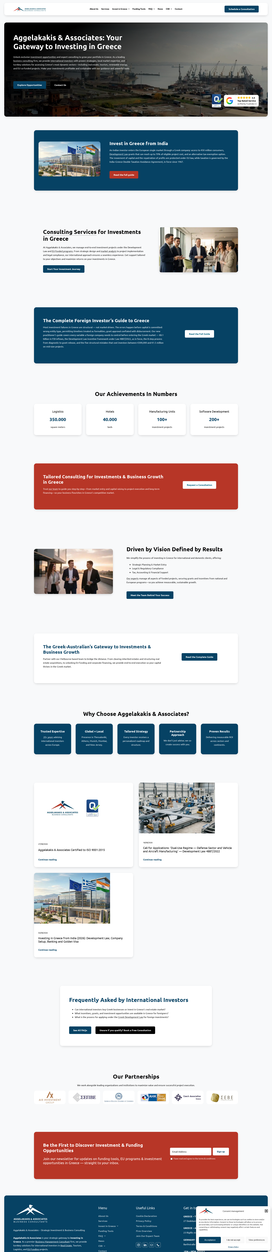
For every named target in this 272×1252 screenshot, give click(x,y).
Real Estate (66, 1245)
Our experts (133, 578)
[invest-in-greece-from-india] (72, 874)
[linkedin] (145, 1244)
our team (53, 488)
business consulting (23, 60)
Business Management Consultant (52, 1241)
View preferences (257, 1240)
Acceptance (209, 1240)
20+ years (48, 737)
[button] (266, 1210)
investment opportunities (43, 56)
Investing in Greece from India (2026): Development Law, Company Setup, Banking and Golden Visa (80, 939)
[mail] (151, 1244)
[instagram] (138, 1244)
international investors (62, 60)
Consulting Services (69, 231)
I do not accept (233, 1240)
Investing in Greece (88, 46)
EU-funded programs (62, 251)
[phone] (158, 1244)
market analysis (108, 251)
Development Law (119, 154)
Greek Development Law (130, 1017)
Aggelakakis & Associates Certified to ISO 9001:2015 (71, 849)
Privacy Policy (233, 1247)
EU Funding (33, 1249)
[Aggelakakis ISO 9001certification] (72, 783)
